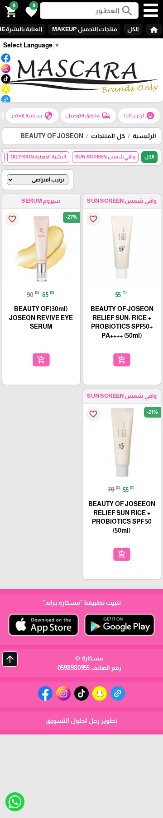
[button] (30, 11)
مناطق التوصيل (88, 115)
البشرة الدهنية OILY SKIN (38, 156)
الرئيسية (144, 135)
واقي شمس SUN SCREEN (105, 156)
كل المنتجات (108, 135)
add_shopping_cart (121, 359)
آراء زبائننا (139, 115)
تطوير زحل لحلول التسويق (81, 720)
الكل (133, 29)
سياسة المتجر (32, 115)
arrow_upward (10, 659)
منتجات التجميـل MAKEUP (84, 29)
